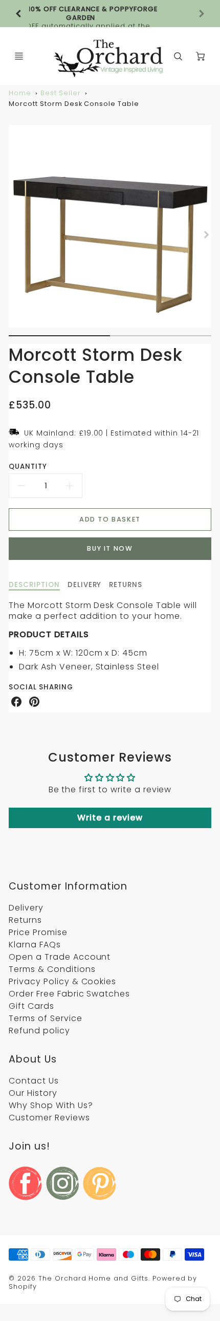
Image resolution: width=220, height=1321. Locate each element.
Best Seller (60, 93)
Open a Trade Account (60, 957)
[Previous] (19, 14)
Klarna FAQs (35, 944)
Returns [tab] (125, 585)
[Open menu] (19, 56)
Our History (33, 1093)
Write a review (109, 818)
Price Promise (38, 932)
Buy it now (110, 548)
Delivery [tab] (85, 585)
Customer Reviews (49, 1117)
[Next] (206, 234)
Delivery (26, 908)
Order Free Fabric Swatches (69, 994)
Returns (25, 920)
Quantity (28, 466)
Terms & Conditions (52, 969)
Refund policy (39, 1030)
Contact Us (34, 1081)
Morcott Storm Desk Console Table (74, 103)
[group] (110, 13)
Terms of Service (45, 1018)
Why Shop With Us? (51, 1105)
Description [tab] (34, 585)
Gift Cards (31, 1006)
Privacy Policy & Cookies (62, 981)
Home (20, 93)
